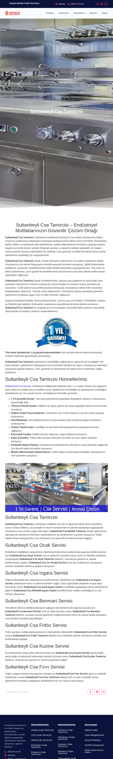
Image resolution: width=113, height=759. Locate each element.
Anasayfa (50, 13)
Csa (74, 386)
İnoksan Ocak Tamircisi (65, 745)
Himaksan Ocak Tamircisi (66, 738)
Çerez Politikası (93, 740)
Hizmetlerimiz (79, 13)
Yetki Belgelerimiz (94, 735)
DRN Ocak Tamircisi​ (41, 740)
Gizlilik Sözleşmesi (94, 745)
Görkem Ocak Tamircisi (65, 731)
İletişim (105, 13)
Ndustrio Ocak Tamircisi (65, 752)
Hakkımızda (64, 13)
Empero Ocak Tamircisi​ (38, 753)
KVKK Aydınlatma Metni (94, 751)
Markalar (93, 13)
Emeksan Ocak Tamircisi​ (39, 746)
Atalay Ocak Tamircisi (42, 730)
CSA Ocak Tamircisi (41, 735)
